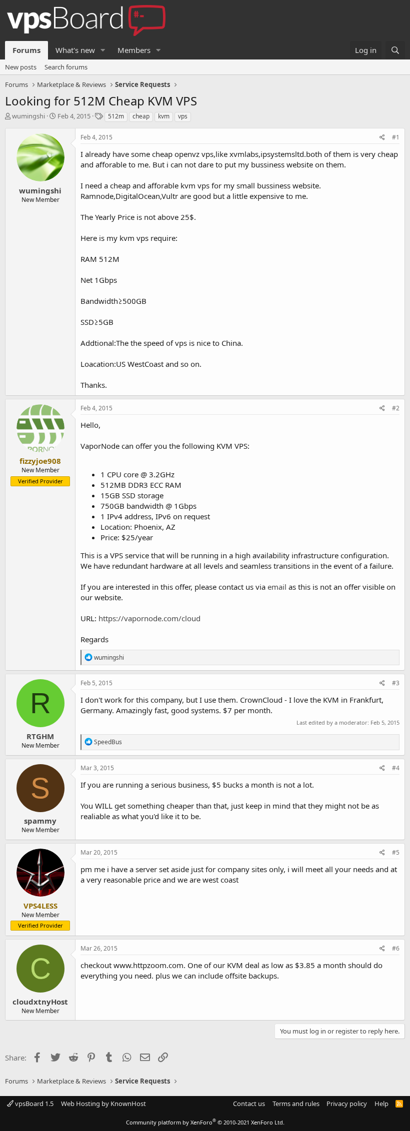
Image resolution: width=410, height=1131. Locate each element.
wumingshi (28, 115)
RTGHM (40, 736)
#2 (396, 408)
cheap (141, 116)
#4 (396, 768)
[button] (103, 50)
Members (134, 50)
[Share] (382, 137)
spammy (40, 821)
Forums (26, 50)
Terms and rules (296, 1103)
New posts (20, 66)
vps (183, 116)
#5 (396, 852)
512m (116, 116)
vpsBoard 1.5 (34, 1103)
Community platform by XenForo (205, 1122)
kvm (164, 116)
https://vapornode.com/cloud (149, 618)
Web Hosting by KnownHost (103, 1103)
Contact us (249, 1103)
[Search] (395, 50)
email (277, 587)
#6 (396, 948)
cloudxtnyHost (40, 1002)
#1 (396, 137)
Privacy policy (346, 1103)
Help (381, 1103)
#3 (396, 683)
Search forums (66, 66)
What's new (75, 50)
